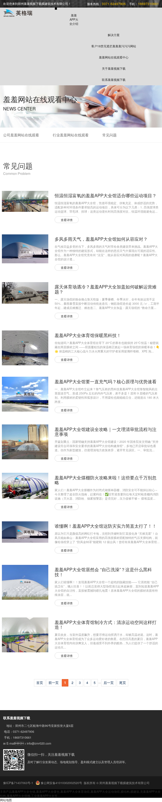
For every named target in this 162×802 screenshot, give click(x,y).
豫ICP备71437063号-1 (18, 783)
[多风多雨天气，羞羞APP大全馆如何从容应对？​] (25, 248)
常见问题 (109, 134)
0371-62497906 (23, 731)
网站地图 (6, 800)
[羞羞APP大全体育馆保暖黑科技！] (25, 347)
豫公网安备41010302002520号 (61, 783)
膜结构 (125, 791)
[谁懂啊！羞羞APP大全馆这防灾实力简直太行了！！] (25, 531)
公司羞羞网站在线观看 (21, 134)
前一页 (54, 682)
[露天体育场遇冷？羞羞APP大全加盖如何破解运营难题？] (25, 292)
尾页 (122, 682)
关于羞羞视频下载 (114, 68)
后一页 (109, 682)
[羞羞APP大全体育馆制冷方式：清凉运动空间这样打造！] (25, 634)
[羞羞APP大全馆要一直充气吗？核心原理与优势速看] (25, 393)
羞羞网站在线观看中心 (113, 57)
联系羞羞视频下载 (114, 79)
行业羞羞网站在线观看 (71, 134)
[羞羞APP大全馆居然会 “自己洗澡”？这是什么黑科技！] (25, 582)
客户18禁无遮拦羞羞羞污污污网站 (113, 46)
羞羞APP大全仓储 (23, 791)
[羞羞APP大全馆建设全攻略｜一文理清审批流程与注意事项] (25, 441)
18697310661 (22, 737)
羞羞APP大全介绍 (73, 19)
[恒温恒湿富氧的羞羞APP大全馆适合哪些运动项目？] (25, 201)
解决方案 (114, 35)
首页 (39, 682)
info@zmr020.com (39, 743)
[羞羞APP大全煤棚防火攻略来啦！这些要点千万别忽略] (25, 485)
